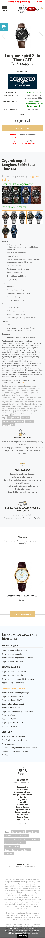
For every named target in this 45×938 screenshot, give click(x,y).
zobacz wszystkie (22, 614)
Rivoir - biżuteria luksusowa (13, 736)
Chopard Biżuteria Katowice (15, 843)
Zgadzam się (22, 936)
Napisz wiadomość (29, 134)
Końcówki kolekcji (9, 726)
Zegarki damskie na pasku (12, 675)
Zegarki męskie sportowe (12, 661)
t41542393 (8, 853)
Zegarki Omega (22, 807)
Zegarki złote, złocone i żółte (13, 704)
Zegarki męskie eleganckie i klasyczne (17, 658)
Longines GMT (8, 425)
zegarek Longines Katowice (13, 421)
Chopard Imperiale (12, 846)
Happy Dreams (32, 832)
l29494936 (35, 839)
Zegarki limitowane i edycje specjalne (17, 711)
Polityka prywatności (22, 794)
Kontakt (22, 802)
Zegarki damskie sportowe (13, 683)
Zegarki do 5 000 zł (9, 715)
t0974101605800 (21, 835)
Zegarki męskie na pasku (12, 654)
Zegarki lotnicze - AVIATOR (13, 696)
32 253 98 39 (22, 780)
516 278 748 (37, 2)
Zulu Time (25, 418)
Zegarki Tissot (22, 814)
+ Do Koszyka (22, 128)
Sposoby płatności (22, 792)
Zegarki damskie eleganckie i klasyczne (18, 679)
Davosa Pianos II (18, 832)
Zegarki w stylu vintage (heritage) (15, 692)
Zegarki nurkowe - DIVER (12, 700)
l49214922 (8, 835)
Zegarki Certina (22, 819)
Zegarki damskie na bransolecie (15, 671)
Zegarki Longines (22, 812)
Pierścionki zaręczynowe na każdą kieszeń (19, 747)
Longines (23, 382)
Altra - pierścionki (9, 744)
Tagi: (7, 832)
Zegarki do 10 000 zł (10, 719)
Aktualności (22, 789)
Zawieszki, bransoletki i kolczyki (15, 751)
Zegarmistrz (22, 787)
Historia (22, 797)
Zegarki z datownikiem (11, 707)
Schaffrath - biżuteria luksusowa (15, 740)
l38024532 (29, 421)
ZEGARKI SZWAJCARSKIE (14, 688)
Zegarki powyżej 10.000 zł (12, 722)
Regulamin (22, 799)
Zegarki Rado (22, 817)
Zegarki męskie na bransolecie (14, 650)
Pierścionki (6, 755)
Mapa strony (22, 804)
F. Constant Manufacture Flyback (17, 839)
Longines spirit (13, 418)
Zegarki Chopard (22, 809)
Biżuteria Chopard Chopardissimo (17, 850)
